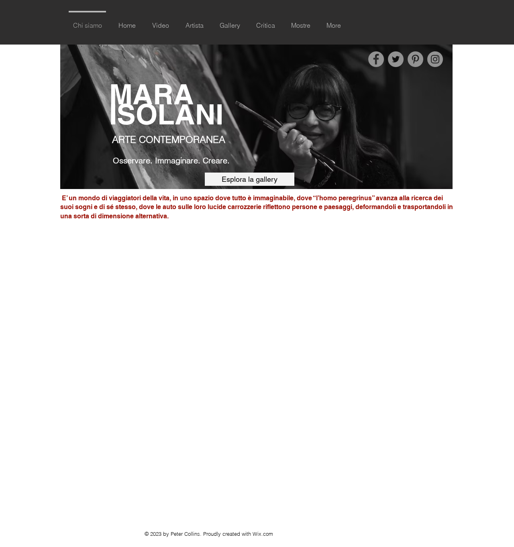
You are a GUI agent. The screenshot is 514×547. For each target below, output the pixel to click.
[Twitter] (396, 59)
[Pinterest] (415, 59)
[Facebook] (376, 59)
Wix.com (263, 534)
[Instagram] (435, 59)
